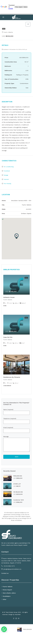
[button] (16, 236)
